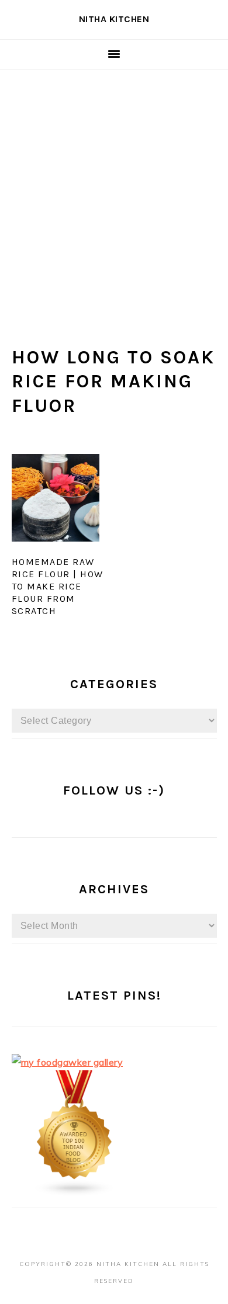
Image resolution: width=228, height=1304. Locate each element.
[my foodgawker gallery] (67, 1062)
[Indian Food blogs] (75, 1193)
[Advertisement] (114, 189)
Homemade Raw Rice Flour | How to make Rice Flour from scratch (57, 586)
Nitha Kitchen (114, 19)
